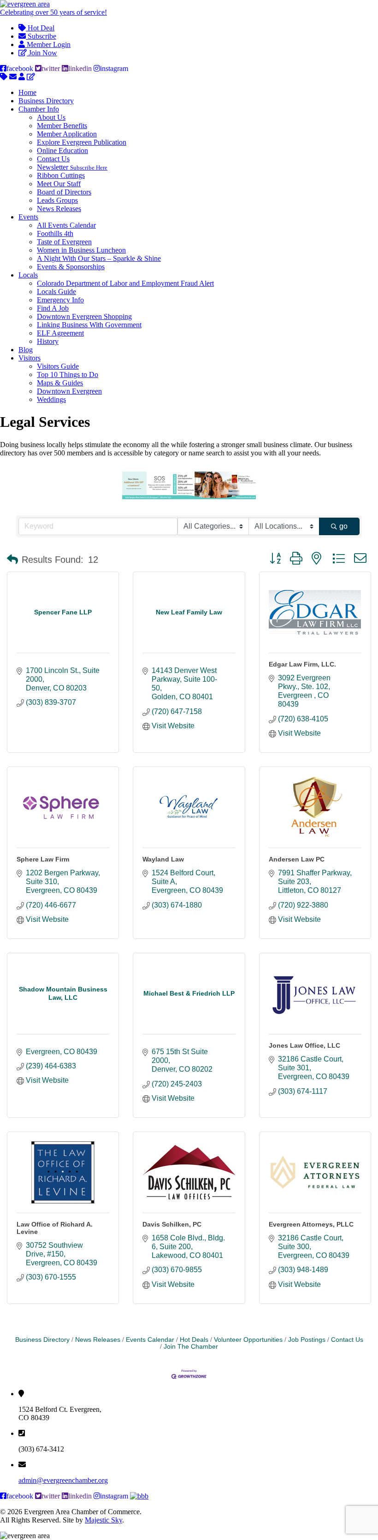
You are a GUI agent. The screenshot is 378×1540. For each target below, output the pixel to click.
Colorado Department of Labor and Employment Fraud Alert (125, 283)
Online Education (62, 150)
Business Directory (46, 101)
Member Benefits (62, 126)
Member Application (67, 134)
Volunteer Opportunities (248, 1339)
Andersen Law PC (297, 859)
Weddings (51, 399)
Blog (25, 350)
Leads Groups (57, 200)
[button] (12, 559)
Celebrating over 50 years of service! (53, 12)
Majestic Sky (103, 1520)
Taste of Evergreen (64, 242)
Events (28, 217)
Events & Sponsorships (71, 267)
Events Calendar (150, 1339)
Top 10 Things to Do (67, 374)
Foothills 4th (55, 233)
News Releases (59, 208)
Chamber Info (38, 109)
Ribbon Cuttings (61, 175)
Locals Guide (56, 291)
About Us (51, 117)
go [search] (343, 526)
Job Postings (306, 1339)
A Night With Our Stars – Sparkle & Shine (99, 258)
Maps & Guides (60, 383)
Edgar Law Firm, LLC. (302, 664)
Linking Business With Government (89, 325)
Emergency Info (60, 300)
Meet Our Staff (59, 184)
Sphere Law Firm (43, 859)
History (48, 341)
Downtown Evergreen (69, 391)
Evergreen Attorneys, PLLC (311, 1224)
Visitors (29, 358)
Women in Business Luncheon (81, 250)
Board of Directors (64, 192)
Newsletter (72, 167)
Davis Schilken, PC (171, 1224)
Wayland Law (163, 859)
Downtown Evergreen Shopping (84, 316)
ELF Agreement (60, 333)
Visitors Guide (58, 366)
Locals (28, 275)
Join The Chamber (191, 1346)
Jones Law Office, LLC (304, 1045)
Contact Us (53, 159)
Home (27, 92)
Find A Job (53, 308)
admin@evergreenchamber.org (63, 1480)
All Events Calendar (66, 225)
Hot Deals (194, 1339)
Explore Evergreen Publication (81, 142)
